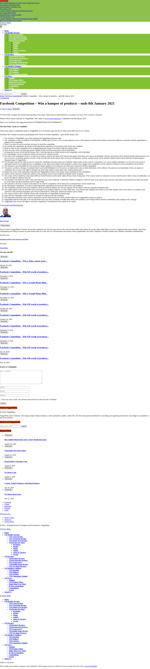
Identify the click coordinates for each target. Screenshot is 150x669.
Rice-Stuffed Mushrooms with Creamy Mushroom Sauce (20, 3)
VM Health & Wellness (12, 66)
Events (11, 88)
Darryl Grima (7, 109)
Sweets (15, 52)
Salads (15, 48)
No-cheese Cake (5, 9)
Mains (15, 47)
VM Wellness (14, 70)
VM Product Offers (16, 80)
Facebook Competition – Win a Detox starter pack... (23, 261)
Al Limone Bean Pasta (8, 13)
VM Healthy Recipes (12, 33)
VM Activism (14, 72)
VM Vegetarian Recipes (17, 37)
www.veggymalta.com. (53, 118)
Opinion (12, 78)
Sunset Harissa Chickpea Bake (10, 15)
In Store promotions (16, 84)
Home (6, 31)
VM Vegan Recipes (16, 35)
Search (24, 94)
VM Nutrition (14, 68)
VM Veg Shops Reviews (18, 64)
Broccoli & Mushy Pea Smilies (10, 21)
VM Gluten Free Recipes (18, 39)
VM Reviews (9, 54)
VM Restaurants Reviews (18, 58)
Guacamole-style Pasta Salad (10, 5)
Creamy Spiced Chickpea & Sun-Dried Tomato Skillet (19, 19)
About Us (8, 90)
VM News (8, 76)
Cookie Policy (9, 522)
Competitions (14, 86)
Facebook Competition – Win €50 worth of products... (24, 272)
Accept (86, 666)
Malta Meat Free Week (17, 82)
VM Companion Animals (18, 74)
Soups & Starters (19, 50)
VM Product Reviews (17, 56)
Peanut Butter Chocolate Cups (10, 7)
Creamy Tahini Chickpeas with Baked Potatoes (16, 11)
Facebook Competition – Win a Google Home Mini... (24, 283)
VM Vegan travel (15, 60)
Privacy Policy (9, 518)
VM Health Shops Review (18, 62)
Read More (93, 666)
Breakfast (16, 43)
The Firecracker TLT (7, 17)
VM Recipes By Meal (17, 41)
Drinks (15, 45)
